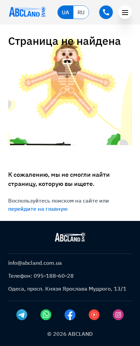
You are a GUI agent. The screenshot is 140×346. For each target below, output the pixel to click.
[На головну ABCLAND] (27, 12)
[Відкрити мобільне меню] (125, 12)
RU (81, 12)
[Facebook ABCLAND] (70, 314)
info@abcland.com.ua (35, 262)
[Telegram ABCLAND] (21, 314)
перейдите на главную (38, 208)
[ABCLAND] (70, 237)
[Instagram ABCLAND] (118, 314)
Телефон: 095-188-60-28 (41, 275)
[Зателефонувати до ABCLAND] (106, 12)
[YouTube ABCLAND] (94, 314)
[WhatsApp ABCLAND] (45, 314)
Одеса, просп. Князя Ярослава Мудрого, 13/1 (67, 288)
